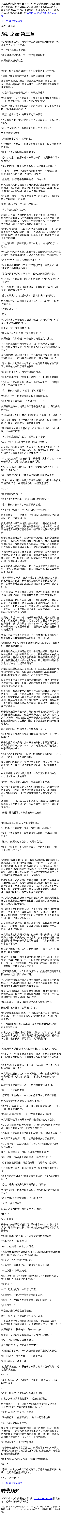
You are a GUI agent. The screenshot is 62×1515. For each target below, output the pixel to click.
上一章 (4, 21)
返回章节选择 (15, 21)
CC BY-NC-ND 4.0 (43, 1498)
